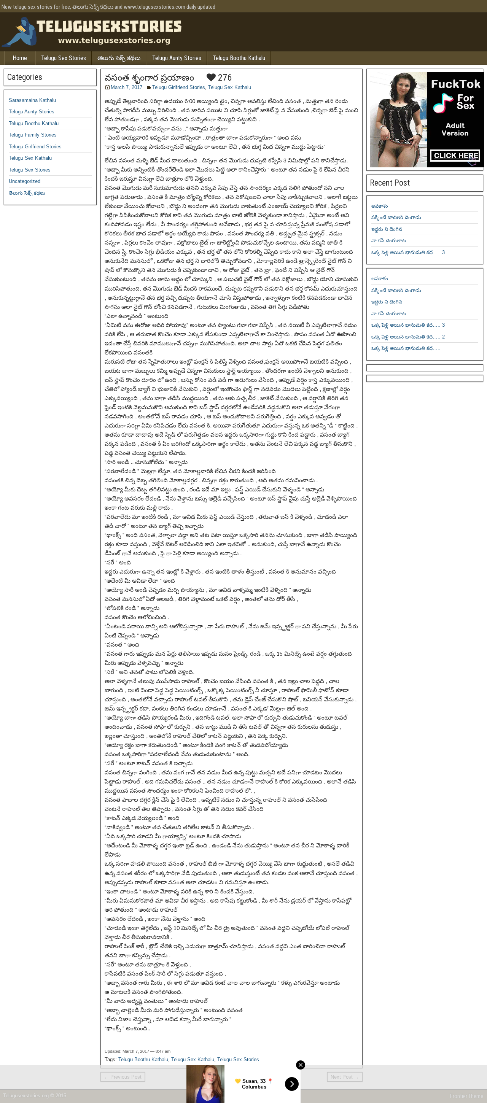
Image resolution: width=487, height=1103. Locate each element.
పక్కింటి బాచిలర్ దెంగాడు (396, 217)
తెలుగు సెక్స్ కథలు (119, 58)
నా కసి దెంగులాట (388, 240)
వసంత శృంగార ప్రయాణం (149, 77)
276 (224, 77)
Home (20, 58)
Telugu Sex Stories (63, 58)
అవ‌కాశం (379, 206)
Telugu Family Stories (33, 135)
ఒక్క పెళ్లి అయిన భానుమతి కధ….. (406, 348)
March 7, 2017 (126, 87)
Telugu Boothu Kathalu (239, 58)
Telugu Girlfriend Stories (178, 87)
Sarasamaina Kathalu (32, 100)
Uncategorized (24, 181)
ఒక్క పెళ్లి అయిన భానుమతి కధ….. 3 (408, 252)
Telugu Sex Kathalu (229, 87)
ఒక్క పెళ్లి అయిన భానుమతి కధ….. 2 (408, 337)
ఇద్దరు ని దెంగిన (386, 229)
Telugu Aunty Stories (176, 58)
